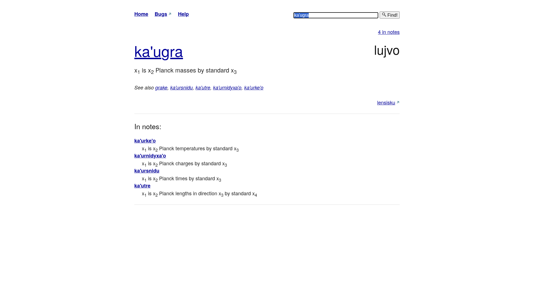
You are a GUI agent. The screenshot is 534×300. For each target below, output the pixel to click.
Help (183, 14)
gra (172, 50)
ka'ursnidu (181, 87)
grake (161, 87)
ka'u (147, 50)
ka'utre (203, 87)
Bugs (161, 14)
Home (141, 14)
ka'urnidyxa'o (227, 87)
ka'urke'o (253, 87)
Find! (391, 15)
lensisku (386, 102)
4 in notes (389, 31)
